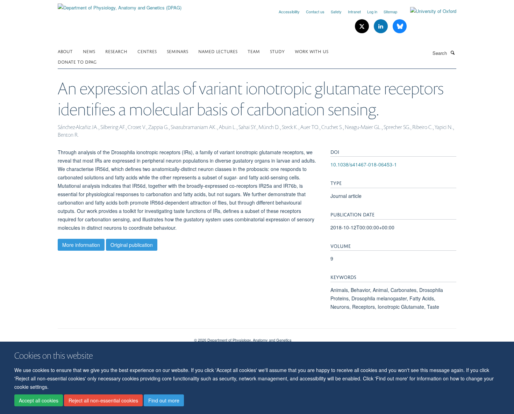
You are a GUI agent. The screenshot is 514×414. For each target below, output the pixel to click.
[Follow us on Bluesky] (400, 26)
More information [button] (81, 244)
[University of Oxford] (428, 11)
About (65, 51)
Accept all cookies (38, 400)
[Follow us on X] (362, 26)
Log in (372, 11)
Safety (336, 11)
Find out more (163, 400)
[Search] (452, 52)
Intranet (354, 11)
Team (254, 51)
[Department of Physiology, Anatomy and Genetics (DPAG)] (119, 5)
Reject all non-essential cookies (103, 400)
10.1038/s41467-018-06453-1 (363, 164)
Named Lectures (217, 51)
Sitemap (390, 11)
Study (277, 51)
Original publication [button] (131, 244)
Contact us (315, 11)
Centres (147, 51)
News (89, 51)
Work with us (311, 51)
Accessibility (289, 11)
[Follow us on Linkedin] (381, 26)
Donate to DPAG (77, 61)
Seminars (177, 51)
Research (116, 51)
